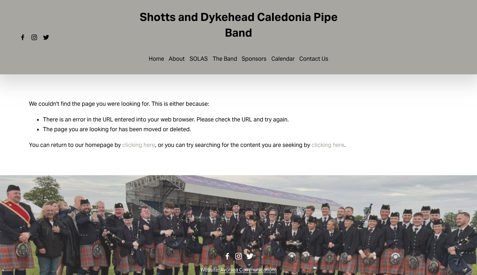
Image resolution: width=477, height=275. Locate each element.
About (177, 58)
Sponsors (254, 58)
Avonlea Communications (248, 270)
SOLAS (199, 58)
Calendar (283, 58)
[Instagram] (34, 37)
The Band (225, 58)
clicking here (138, 145)
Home (156, 58)
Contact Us (313, 58)
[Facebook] (22, 37)
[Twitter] (46, 37)
